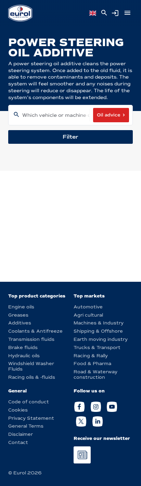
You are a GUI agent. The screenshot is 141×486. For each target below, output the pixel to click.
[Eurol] (20, 13)
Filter (70, 137)
